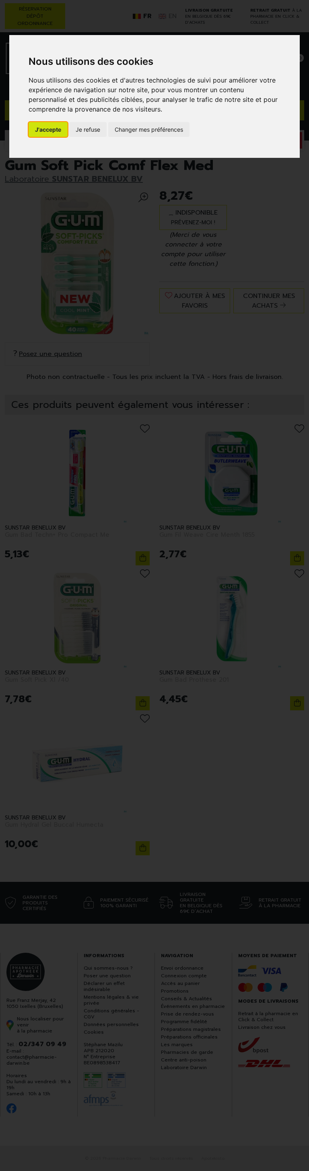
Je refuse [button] (88, 129)
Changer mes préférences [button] (149, 129)
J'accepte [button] (48, 129)
